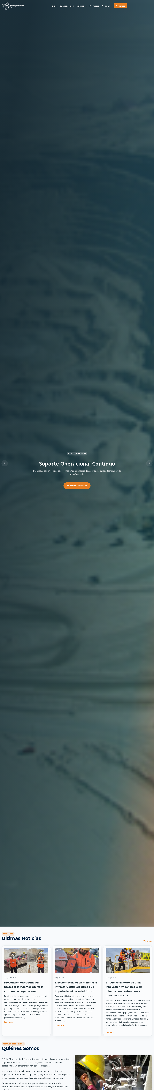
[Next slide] (149, 463)
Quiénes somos (67, 6)
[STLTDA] (13, 6)
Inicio (54, 6)
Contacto (120, 6)
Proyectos (94, 6)
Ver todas (148, 941)
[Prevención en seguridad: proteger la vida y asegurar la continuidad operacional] (26, 961)
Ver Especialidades (77, 485)
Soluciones (82, 6)
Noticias (106, 6)
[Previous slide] (4, 463)
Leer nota (8, 1022)
